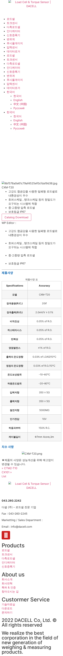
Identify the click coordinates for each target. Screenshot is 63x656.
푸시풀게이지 (15, 43)
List (4, 476)
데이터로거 (13, 51)
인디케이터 (13, 31)
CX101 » (7, 472)
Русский (19, 108)
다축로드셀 (13, 27)
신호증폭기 (13, 35)
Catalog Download (16, 217)
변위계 (11, 39)
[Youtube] (6, 535)
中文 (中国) (20, 104)
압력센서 (12, 47)
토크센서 (12, 23)
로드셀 (11, 19)
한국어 (11, 92)
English (18, 100)
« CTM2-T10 (9, 468)
